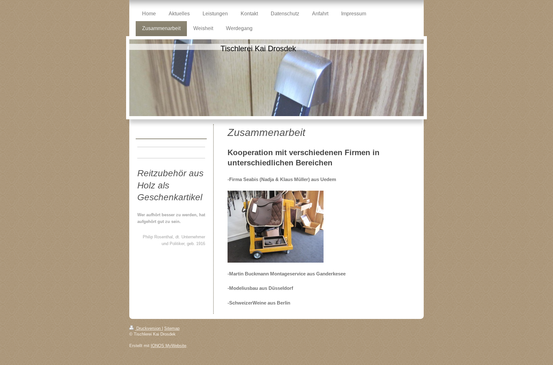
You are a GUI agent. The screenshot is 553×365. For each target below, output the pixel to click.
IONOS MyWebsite (168, 345)
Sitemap (172, 328)
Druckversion (148, 328)
